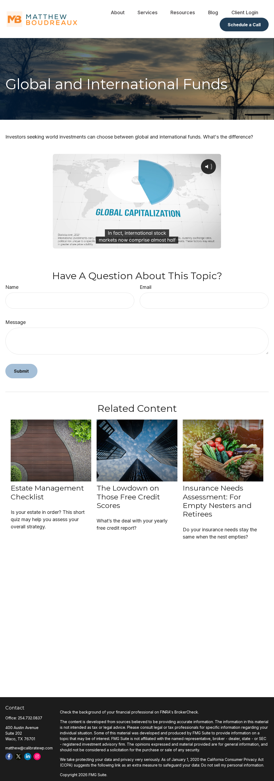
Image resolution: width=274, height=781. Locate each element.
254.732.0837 (30, 718)
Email (145, 287)
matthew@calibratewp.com (29, 748)
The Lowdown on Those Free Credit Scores (128, 497)
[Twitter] (18, 756)
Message (15, 322)
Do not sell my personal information (232, 765)
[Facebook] (9, 756)
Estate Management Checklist (47, 492)
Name (11, 287)
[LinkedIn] (27, 756)
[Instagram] (37, 756)
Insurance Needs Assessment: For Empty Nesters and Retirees (217, 501)
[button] (117, 12)
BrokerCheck (186, 712)
